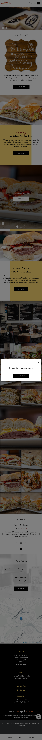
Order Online (21, 376)
